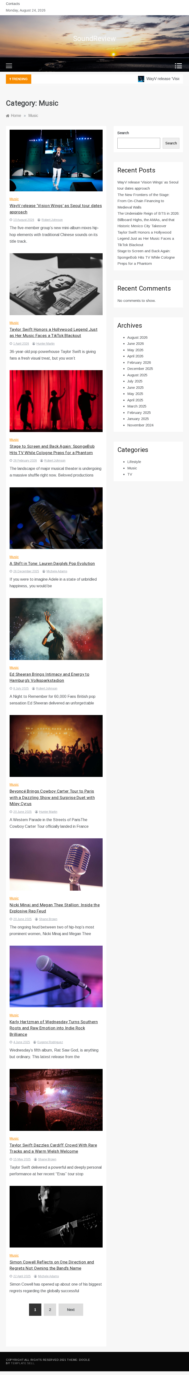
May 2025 (135, 394)
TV (129, 474)
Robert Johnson (52, 220)
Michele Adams (57, 571)
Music (14, 199)
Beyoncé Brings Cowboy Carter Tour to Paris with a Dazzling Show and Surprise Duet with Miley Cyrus (52, 797)
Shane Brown (48, 919)
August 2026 (137, 337)
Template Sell (22, 1363)
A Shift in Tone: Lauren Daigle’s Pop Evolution (52, 564)
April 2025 (135, 400)
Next (71, 1309)
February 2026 (139, 362)
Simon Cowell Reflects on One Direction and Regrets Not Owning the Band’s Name (52, 1265)
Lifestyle (134, 462)
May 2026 (135, 350)
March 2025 (136, 406)
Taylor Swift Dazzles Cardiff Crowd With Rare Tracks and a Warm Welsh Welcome (53, 1148)
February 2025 (139, 412)
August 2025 (137, 375)
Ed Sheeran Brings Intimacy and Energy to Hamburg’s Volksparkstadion (49, 677)
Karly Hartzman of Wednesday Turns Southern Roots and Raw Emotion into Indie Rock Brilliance (54, 1028)
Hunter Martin (45, 343)
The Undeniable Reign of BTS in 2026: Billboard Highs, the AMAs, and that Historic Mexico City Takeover (148, 219)
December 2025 (140, 368)
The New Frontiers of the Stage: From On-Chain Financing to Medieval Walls (143, 201)
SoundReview (94, 39)
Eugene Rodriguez (50, 1042)
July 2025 (134, 381)
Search (123, 133)
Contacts (13, 4)
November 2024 (140, 425)
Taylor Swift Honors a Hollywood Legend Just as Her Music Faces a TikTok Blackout (53, 332)
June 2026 (135, 343)
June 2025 (135, 387)
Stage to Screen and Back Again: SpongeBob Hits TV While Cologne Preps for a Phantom (52, 449)
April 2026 (135, 356)
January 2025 (138, 419)
